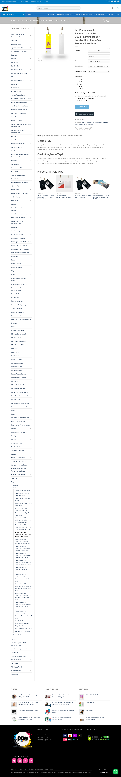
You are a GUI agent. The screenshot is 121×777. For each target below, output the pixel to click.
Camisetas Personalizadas (19, 106)
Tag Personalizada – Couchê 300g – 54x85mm (82, 196)
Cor (76, 61)
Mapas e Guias (16, 337)
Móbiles (14, 348)
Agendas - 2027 (16, 44)
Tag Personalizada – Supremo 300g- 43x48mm (63, 196)
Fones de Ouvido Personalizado (16, 289)
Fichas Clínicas (16, 263)
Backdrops (14, 55)
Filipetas (14, 271)
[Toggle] (31, 35)
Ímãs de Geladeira (17, 301)
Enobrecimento (79, 66)
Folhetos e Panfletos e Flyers (18, 279)
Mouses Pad (15, 352)
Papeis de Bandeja (17, 363)
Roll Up (13, 436)
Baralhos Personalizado (19, 73)
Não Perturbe (15, 356)
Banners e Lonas (16, 69)
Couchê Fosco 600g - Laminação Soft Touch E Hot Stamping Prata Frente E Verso (23, 596)
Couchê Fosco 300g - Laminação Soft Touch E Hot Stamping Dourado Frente (23, 541)
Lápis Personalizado (17, 316)
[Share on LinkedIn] (90, 128)
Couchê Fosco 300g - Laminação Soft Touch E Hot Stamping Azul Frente (47, 20)
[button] (115, 771)
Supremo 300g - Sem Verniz (23, 631)
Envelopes (14, 256)
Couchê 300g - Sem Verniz (22, 490)
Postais (13, 410)
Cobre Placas (15, 197)
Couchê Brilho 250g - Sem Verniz (22, 499)
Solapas (13, 454)
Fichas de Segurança (17, 267)
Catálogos (14, 171)
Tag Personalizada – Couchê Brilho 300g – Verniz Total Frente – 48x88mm (45, 197)
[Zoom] (40, 59)
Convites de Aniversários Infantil (19, 209)
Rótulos (13, 439)
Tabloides (14, 478)
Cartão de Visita (16, 147)
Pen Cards (14, 381)
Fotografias (15, 297)
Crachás (14, 227)
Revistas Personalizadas (19, 432)
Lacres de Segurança (17, 312)
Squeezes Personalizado (19, 461)
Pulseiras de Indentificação (20, 417)
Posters (13, 414)
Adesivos (14, 40)
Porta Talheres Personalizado (20, 407)
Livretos (14, 323)
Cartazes (14, 160)
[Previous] (37, 191)
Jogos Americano (16, 308)
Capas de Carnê (16, 120)
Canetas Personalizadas (19, 113)
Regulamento (48, 769)
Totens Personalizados (18, 656)
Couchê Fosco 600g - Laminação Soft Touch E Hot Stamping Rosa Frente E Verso (23, 605)
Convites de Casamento (19, 214)
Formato (77, 55)
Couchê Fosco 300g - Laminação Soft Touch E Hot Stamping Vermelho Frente (23, 562)
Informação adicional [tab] (54, 136)
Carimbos (14, 140)
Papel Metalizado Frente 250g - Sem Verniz (22, 624)
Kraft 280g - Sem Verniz (22, 621)
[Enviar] (79, 8)
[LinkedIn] (19, 760)
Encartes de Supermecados (20, 252)
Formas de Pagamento (18, 769)
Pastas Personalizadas (18, 374)
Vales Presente (16, 660)
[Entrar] (113, 8)
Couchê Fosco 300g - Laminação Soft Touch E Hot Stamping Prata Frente (23, 548)
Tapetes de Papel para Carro (20, 649)
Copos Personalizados (18, 217)
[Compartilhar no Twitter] (80, 128)
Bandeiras (14, 62)
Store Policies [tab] (68, 136)
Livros (13, 327)
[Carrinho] (118, 8)
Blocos (13, 77)
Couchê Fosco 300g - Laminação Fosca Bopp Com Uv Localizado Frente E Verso (23, 527)
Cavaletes (14, 179)
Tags (17, 20)
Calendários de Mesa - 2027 (20, 102)
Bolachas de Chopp (17, 80)
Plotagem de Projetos (18, 388)
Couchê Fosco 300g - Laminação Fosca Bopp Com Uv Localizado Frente (23, 520)
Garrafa (15, 485)
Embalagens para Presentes (20, 249)
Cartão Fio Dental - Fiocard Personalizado (20, 156)
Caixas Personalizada (18, 95)
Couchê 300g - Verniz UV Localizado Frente (22, 494)
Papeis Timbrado (16, 370)
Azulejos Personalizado (18, 51)
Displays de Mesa (17, 234)
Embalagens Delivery (18, 238)
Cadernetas (15, 88)
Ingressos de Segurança (18, 305)
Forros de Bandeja (17, 294)
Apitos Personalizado (18, 48)
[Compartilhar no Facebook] (76, 128)
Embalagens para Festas (19, 245)
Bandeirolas (15, 66)
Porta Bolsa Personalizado (19, 396)
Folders (13, 274)
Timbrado (14, 652)
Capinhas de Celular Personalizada (17, 131)
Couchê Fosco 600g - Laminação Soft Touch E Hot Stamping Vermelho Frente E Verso (23, 615)
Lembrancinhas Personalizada (21, 319)
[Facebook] (14, 760)
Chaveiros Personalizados (19, 193)
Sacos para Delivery (17, 450)
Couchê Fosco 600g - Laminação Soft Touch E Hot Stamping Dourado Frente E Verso (23, 587)
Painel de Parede (16, 359)
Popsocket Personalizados (19, 392)
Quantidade (79, 76)
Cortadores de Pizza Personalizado (17, 222)
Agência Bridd (103, 772)
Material (77, 50)
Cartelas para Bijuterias (19, 168)
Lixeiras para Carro (17, 330)
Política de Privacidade (35, 769)
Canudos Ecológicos (17, 117)
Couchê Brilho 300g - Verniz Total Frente (23, 514)
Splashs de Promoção (18, 458)
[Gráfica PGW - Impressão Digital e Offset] (17, 8)
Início (13, 20)
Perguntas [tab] (78, 136)
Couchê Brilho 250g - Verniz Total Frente (23, 504)
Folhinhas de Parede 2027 (19, 284)
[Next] (109, 191)
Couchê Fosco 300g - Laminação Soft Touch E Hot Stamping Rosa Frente (23, 555)
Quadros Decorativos (18, 421)
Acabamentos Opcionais (82, 93)
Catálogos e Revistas (18, 175)
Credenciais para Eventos (19, 231)
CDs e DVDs (15, 186)
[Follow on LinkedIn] (115, 1)
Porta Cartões (16, 399)
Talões (13, 639)
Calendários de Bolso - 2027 (20, 98)
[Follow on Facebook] (106, 1)
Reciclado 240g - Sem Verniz (23, 628)
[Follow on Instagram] (109, 1)
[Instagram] (31, 760)
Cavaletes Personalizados (19, 182)
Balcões (13, 58)
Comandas (14, 200)
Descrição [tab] (41, 136)
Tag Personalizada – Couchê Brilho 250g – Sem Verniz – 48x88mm (101, 197)
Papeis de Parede (16, 367)
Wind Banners (16, 670)
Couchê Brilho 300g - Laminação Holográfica (21, 509)
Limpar (108, 48)
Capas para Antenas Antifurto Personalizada (21, 125)
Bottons (14, 84)
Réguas (13, 428)
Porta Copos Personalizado (20, 403)
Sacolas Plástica (16, 447)
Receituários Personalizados (20, 425)
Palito (22, 20)
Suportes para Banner (18, 474)
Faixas (13, 260)
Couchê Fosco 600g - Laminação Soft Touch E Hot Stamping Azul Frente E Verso (23, 578)
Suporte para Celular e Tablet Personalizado (18, 470)
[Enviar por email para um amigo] (83, 128)
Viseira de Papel (16, 667)
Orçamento (82, 107)
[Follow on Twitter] (112, 1)
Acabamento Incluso (80, 71)
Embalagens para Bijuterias (20, 242)
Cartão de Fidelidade (18, 143)
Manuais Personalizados (19, 334)
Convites (14, 204)
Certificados (15, 189)
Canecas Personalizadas (19, 109)
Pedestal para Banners (18, 377)
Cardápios (14, 136)
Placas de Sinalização (18, 385)
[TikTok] (25, 760)
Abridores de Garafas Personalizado (18, 35)
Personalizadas (17, 635)
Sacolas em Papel (16, 443)
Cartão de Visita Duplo (18, 151)
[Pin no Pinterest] (86, 128)
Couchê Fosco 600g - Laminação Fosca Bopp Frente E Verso (21, 570)
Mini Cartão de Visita (18, 345)
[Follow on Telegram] (118, 1)
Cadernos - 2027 (16, 91)
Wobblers (14, 674)
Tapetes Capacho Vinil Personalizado (18, 644)
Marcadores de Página (18, 341)
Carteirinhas (15, 164)
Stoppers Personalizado (19, 465)
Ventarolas (14, 663)
